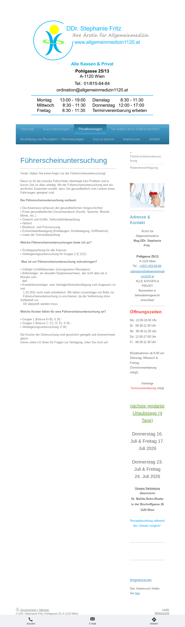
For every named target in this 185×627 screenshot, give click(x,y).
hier (137, 593)
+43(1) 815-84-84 (150, 266)
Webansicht (162, 613)
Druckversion (28, 610)
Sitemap (44, 610)
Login (165, 609)
